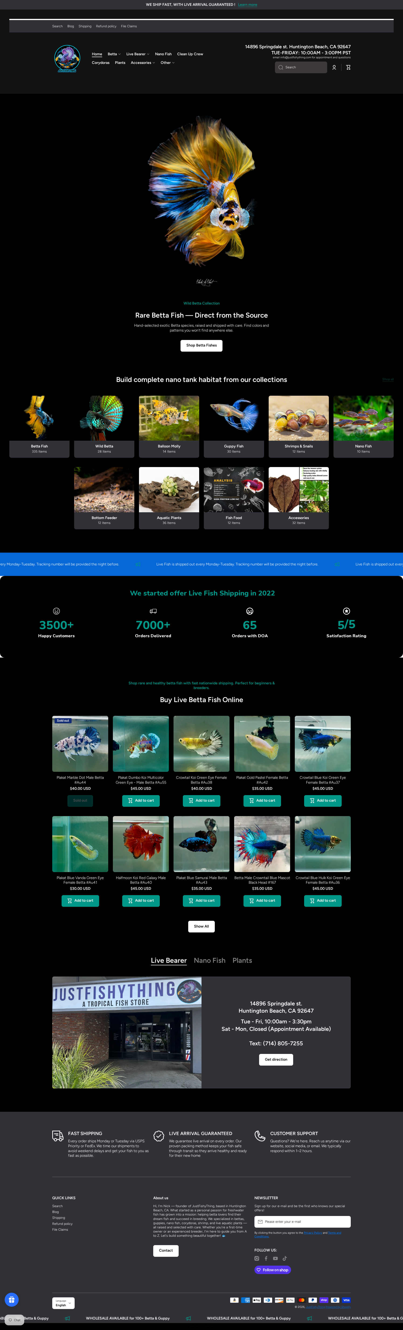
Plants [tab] (242, 960)
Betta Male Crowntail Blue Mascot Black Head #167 (262, 880)
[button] (348, 67)
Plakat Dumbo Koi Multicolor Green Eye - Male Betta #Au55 (141, 780)
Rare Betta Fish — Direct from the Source (201, 315)
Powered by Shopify (338, 1307)
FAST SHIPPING (85, 1133)
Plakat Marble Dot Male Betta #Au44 (80, 780)
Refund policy (62, 1224)
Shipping (58, 1218)
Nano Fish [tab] (210, 960)
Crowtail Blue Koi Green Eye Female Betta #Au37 (323, 780)
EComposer (207, 1326)
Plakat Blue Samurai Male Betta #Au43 (201, 880)
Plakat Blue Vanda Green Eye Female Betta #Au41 (80, 880)
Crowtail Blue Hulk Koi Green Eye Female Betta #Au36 (323, 880)
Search (57, 1206)
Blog (55, 1212)
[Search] (279, 67)
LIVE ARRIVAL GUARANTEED (200, 1133)
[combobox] (301, 67)
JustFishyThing (315, 1307)
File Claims (60, 1230)
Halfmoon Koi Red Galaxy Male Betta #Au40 (141, 880)
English (61, 1305)
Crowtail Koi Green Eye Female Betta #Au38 (201, 780)
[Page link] (127, 1033)
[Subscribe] (345, 1222)
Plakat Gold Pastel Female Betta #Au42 (262, 780)
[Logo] (67, 58)
